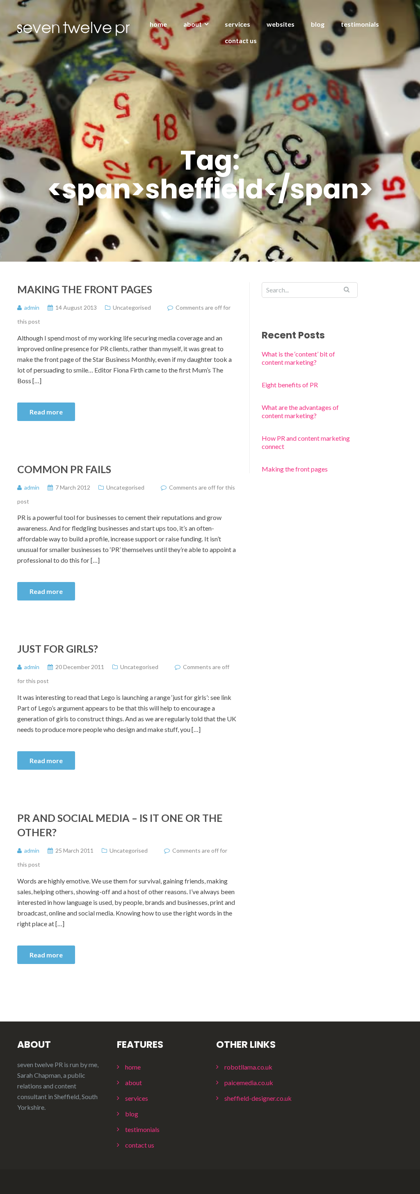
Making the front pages (84, 289)
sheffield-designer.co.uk (258, 1098)
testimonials (360, 24)
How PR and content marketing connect (306, 442)
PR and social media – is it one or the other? (120, 825)
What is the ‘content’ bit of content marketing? (298, 358)
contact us (241, 40)
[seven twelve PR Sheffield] (73, 28)
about (192, 24)
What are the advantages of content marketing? (300, 411)
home (158, 24)
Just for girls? (57, 648)
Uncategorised (132, 307)
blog (317, 24)
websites (280, 24)
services (237, 24)
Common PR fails (64, 469)
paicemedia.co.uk (248, 1082)
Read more (46, 412)
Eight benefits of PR (290, 385)
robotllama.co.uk (248, 1067)
